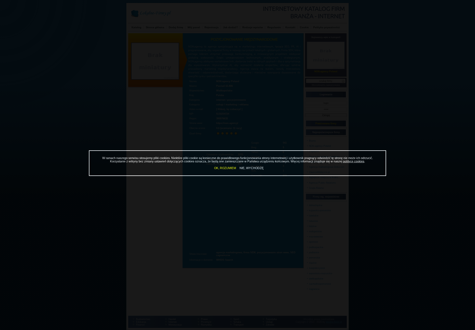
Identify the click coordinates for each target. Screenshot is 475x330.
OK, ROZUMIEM (225, 168)
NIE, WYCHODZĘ (252, 168)
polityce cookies (353, 161)
